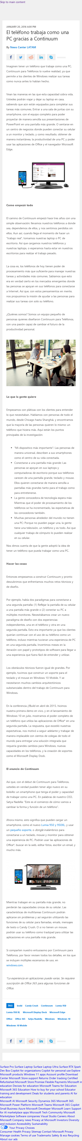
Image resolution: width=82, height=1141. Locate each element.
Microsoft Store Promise (29, 1082)
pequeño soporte (20, 830)
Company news (21, 1120)
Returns (43, 1078)
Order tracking (58, 1078)
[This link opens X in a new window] (21, 57)
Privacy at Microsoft (44, 1120)
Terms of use (28, 1135)
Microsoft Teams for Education (58, 1086)
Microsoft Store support (23, 1078)
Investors (62, 1120)
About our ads (9, 1139)
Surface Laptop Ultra (45, 1067)
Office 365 (20, 1018)
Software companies (28, 1116)
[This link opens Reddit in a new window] (31, 57)
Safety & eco (59, 1135)
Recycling (73, 1135)
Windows (50, 1018)
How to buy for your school (47, 1089)
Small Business (9, 1108)
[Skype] (51, 57)
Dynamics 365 (47, 1101)
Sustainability (40, 1124)
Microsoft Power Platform (15, 1105)
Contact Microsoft (53, 1131)
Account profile (55, 1074)
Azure (21, 1108)
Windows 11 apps (35, 1074)
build (19, 1005)
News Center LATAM (23, 47)
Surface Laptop (24, 1067)
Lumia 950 (61, 1005)
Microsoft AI (7, 1101)
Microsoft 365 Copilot (66, 1105)
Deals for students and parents (51, 1093)
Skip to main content (12, 2)
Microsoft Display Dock (35, 1012)
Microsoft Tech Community (46, 1112)
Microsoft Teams (42, 1105)
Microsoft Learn (61, 1108)
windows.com (14, 965)
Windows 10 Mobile (16, 1025)
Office (9, 1018)
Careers (61, 1116)
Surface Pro (7, 1067)
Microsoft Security (27, 1101)
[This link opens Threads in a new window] (61, 57)
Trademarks (44, 1135)
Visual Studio (49, 1116)
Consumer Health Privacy (15, 1131)
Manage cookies (10, 1135)
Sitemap (36, 1131)
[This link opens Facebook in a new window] (10, 57)
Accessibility (24, 1124)
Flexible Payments (56, 1082)
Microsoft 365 (65, 1101)
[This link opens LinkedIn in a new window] (41, 57)
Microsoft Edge (57, 1012)
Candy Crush (31, 1005)
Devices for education (26, 1086)
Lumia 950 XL (13, 1012)
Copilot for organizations (26, 1070)
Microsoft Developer (38, 1108)
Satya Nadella (35, 1018)
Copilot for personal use (56, 1070)
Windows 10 (64, 1018)
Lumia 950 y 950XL (53, 825)
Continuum (47, 1005)
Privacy (69, 1131)
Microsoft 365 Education (15, 1089)
